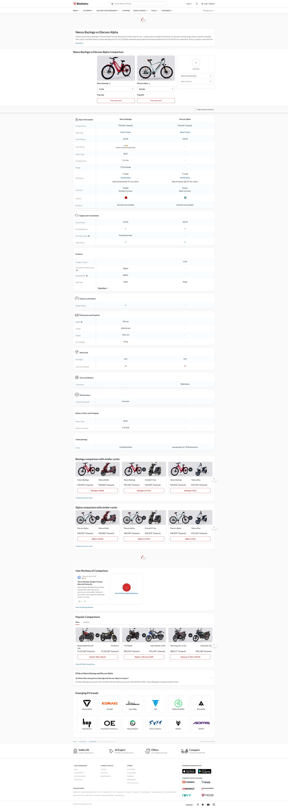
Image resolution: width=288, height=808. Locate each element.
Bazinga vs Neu (190, 490)
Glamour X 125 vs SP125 (190, 657)
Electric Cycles (125, 132)
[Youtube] (208, 805)
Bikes (77, 622)
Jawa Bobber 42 (119, 795)
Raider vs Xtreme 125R (144, 657)
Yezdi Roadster (145, 792)
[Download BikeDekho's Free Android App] (204, 771)
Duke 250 (97, 795)
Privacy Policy (78, 779)
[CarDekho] (188, 782)
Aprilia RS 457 (89, 795)
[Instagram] (214, 805)
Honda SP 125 (107, 792)
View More (102, 288)
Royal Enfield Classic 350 (89, 792)
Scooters (86, 622)
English (188, 3)
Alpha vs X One (144, 539)
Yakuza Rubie (103, 480)
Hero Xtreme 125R (170, 792)
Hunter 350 (76, 792)
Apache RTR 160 (78, 795)
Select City (209, 10)
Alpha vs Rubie (97, 539)
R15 (114, 792)
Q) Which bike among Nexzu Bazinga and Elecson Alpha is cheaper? (102, 678)
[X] (203, 805)
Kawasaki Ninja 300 (107, 795)
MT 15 (100, 792)
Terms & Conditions (80, 776)
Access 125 (120, 792)
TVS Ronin (128, 792)
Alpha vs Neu (190, 539)
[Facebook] (197, 805)
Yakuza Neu (195, 480)
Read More (79, 43)
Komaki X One (150, 480)
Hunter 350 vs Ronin (97, 657)
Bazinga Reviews (87, 607)
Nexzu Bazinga (102, 83)
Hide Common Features (205, 109)
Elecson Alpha (142, 83)
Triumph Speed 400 (157, 792)
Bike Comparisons (88, 664)
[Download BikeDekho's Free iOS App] (189, 771)
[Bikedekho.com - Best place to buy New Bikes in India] (80, 3)
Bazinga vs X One (144, 490)
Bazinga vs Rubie (97, 490)
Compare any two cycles (83, 498)
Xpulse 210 (136, 792)
